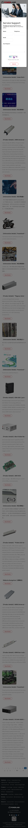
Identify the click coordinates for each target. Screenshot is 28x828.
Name (4, 31)
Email (4, 37)
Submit (14, 64)
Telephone (17, 31)
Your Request (6, 43)
